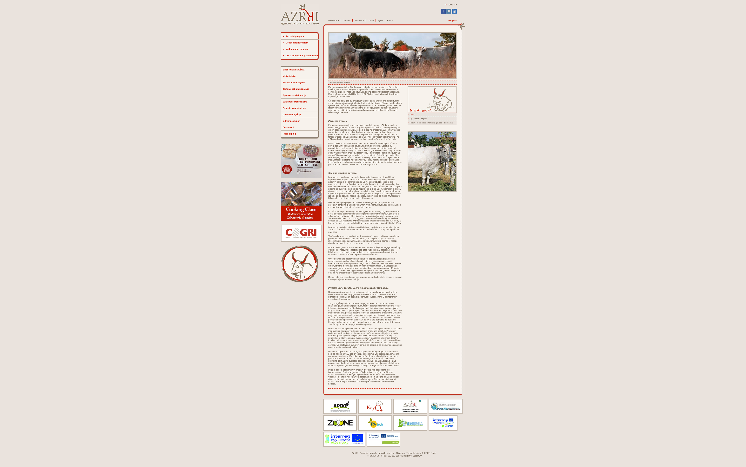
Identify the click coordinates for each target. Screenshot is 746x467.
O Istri (371, 20)
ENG (451, 5)
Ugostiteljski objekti (418, 119)
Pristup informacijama (294, 82)
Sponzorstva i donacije (294, 95)
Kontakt (390, 20)
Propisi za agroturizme (294, 108)
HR (446, 5)
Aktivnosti (359, 20)
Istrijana (452, 20)
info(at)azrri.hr (415, 456)
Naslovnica (333, 20)
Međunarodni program (297, 49)
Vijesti (380, 20)
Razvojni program (295, 36)
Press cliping (289, 134)
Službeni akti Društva (293, 70)
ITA (455, 5)
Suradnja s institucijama (295, 102)
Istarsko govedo (336, 82)
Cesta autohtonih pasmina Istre (302, 55)
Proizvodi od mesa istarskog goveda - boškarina (431, 123)
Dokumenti (288, 127)
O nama (346, 20)
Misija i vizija (289, 76)
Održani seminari (291, 121)
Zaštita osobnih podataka (296, 89)
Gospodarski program (297, 43)
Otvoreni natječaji (292, 114)
